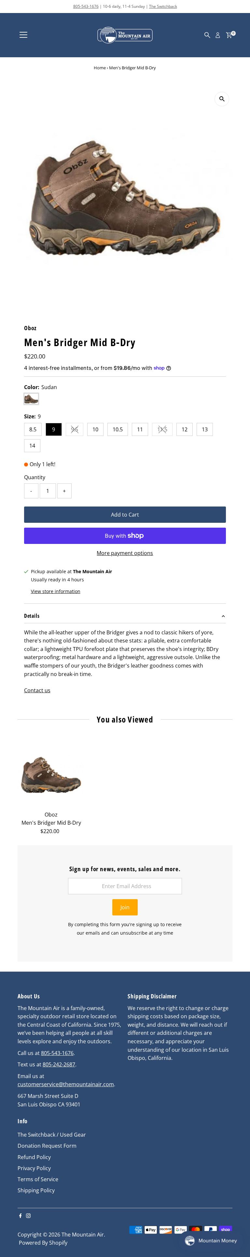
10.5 (118, 429)
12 (185, 429)
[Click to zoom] (222, 99)
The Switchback (163, 6)
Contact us (37, 690)
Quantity (34, 477)
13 (205, 429)
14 (32, 445)
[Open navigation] (23, 35)
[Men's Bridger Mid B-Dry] (51, 774)
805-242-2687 (59, 1064)
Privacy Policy (34, 1168)
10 (95, 429)
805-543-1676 (86, 6)
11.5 (165, 431)
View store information (55, 591)
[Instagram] (28, 1216)
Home (100, 68)
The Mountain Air (83, 1234)
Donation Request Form (47, 1145)
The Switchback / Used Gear (52, 1134)
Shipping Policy (36, 1190)
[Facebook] (20, 1216)
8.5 (32, 429)
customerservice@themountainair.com (66, 1084)
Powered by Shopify (43, 1242)
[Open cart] (229, 35)
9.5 (77, 431)
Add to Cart (125, 514)
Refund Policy (34, 1157)
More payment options (125, 553)
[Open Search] (207, 35)
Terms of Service (38, 1179)
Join (125, 907)
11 (140, 429)
